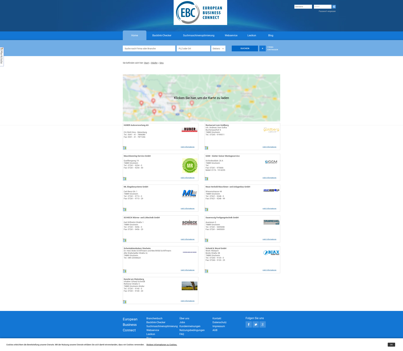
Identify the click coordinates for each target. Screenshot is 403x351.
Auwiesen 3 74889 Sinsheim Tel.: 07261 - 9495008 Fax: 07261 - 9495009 (215, 225)
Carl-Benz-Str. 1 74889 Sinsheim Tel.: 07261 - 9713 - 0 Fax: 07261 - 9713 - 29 (133, 195)
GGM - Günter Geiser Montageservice (223, 156)
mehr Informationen (188, 147)
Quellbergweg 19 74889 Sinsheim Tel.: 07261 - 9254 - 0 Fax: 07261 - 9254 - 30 (133, 164)
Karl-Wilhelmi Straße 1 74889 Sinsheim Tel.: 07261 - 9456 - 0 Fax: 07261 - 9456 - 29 (134, 225)
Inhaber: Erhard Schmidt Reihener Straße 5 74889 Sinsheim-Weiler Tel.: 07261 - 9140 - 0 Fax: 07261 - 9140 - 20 (134, 286)
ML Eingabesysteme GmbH (136, 187)
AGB (215, 330)
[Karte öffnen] (124, 149)
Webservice (231, 35)
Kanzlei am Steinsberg (134, 279)
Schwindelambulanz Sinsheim (137, 248)
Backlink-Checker (161, 35)
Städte (154, 63)
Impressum (219, 326)
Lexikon (251, 35)
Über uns (184, 318)
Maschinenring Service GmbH (137, 156)
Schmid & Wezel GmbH (216, 248)
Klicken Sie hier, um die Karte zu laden (201, 98)
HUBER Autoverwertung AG (136, 125)
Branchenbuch (154, 318)
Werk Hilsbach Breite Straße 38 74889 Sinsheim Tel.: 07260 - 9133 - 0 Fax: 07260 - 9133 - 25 (215, 255)
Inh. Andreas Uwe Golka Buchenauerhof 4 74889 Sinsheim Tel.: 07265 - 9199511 (216, 131)
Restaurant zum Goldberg (217, 125)
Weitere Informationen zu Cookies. (161, 344)
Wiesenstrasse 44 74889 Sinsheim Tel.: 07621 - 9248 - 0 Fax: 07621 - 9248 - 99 (215, 195)
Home (134, 35)
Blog (270, 35)
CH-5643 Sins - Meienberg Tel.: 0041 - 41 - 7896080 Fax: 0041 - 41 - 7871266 (135, 134)
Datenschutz (220, 322)
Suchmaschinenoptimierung (198, 35)
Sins (161, 63)
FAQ (181, 334)
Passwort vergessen (327, 11)
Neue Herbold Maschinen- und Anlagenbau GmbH (228, 187)
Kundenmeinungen (189, 326)
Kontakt (217, 318)
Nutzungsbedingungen (192, 330)
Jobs (182, 322)
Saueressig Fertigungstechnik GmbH (222, 217)
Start (146, 63)
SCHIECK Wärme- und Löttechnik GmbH (142, 217)
